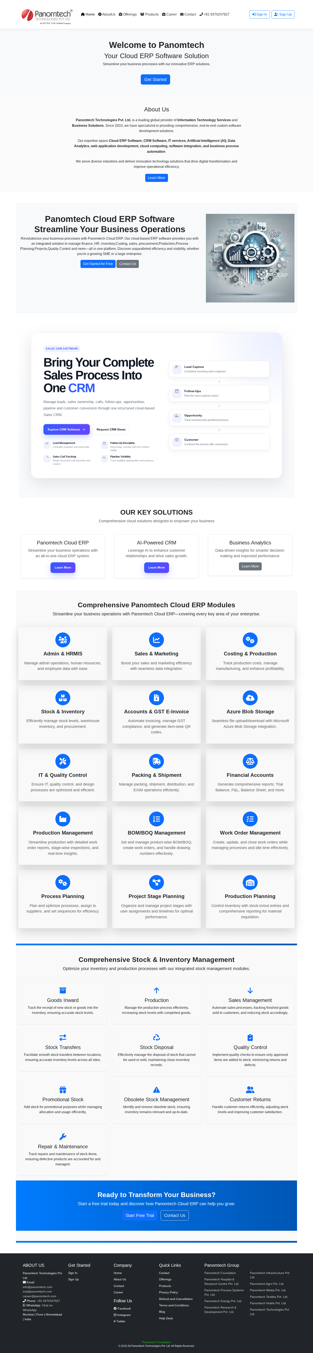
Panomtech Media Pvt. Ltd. (268, 1290)
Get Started (155, 79)
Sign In (261, 14)
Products (151, 14)
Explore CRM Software (64, 429)
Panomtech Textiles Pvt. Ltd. (269, 1296)
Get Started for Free (98, 264)
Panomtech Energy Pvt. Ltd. (223, 1301)
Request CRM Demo (111, 429)
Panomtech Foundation (220, 1273)
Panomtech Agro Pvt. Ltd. (267, 1283)
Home (90, 14)
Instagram (123, 1315)
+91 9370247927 (216, 14)
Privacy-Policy (168, 1292)
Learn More (63, 567)
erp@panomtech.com (37, 1291)
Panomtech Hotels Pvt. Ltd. (268, 1303)
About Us (120, 1279)
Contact (190, 14)
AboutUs (108, 14)
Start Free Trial (140, 1215)
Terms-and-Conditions (174, 1305)
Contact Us (127, 264)
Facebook (124, 1308)
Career (171, 14)
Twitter (120, 1321)
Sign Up (285, 14)
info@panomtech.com (37, 1287)
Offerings (129, 14)
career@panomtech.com (39, 1296)
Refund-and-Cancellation (176, 1299)
